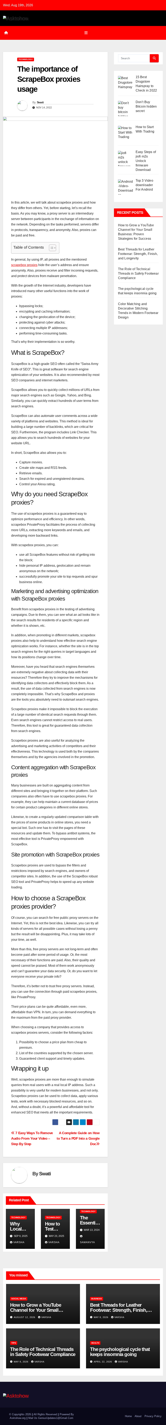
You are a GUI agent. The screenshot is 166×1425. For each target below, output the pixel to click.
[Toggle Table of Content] (50, 247)
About (138, 1416)
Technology (25, 59)
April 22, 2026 (103, 1361)
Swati (40, 102)
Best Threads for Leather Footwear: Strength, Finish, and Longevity (138, 254)
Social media (18, 1299)
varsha (18, 1242)
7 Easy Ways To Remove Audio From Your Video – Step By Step (32, 1138)
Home (128, 1416)
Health (95, 1343)
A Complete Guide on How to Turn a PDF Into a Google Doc (78, 1138)
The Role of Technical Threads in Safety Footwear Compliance (138, 273)
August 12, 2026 (25, 1317)
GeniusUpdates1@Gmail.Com (55, 1418)
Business (96, 1299)
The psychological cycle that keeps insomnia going (120, 1351)
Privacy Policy (153, 1416)
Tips (13, 1343)
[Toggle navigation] (86, 32)
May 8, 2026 (101, 1317)
